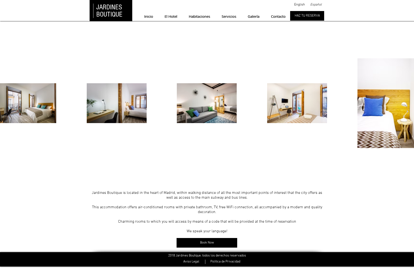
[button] (299, 5)
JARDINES (109, 7)
